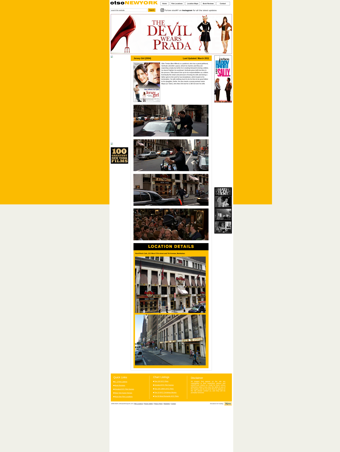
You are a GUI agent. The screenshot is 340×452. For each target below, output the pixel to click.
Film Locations (138, 403)
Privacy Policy (158, 403)
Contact (173, 403)
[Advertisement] (119, 100)
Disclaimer (167, 403)
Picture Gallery (148, 403)
